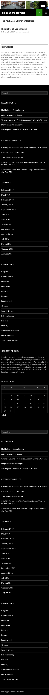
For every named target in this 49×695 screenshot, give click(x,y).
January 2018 (7, 204)
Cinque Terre (7, 276)
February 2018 (7, 200)
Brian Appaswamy (8, 147)
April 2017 (5, 219)
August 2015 (7, 254)
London (4, 321)
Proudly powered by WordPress (12, 692)
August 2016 (7, 234)
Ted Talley (5, 157)
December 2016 (8, 229)
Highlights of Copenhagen (14, 29)
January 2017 (7, 224)
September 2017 (8, 209)
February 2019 (7, 190)
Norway (4, 325)
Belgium (4, 271)
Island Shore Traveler (13, 12)
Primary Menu (45, 12)
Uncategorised (7, 335)
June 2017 (5, 214)
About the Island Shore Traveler (33, 147)
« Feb (4, 415)
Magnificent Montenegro (12, 125)
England (4, 291)
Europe (4, 296)
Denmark (5, 281)
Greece (4, 306)
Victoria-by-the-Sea (9, 340)
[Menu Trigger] (43, 5)
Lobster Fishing (7, 316)
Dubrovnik (5, 286)
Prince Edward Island (10, 330)
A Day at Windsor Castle (11, 115)
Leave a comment (22, 32)
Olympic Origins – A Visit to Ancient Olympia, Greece (24, 120)
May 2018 (5, 195)
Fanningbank (6, 301)
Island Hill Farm (7, 311)
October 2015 (7, 249)
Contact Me (19, 152)
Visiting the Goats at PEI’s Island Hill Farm (19, 129)
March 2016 (6, 244)
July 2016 (5, 239)
